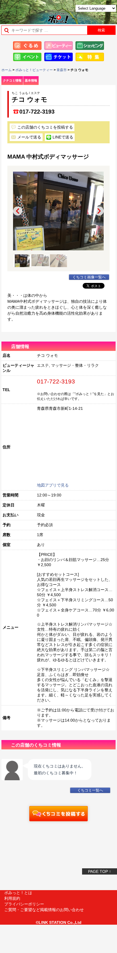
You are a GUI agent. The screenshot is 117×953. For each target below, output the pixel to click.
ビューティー (58, 45)
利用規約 (12, 898)
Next (99, 211)
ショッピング (90, 45)
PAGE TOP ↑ (99, 871)
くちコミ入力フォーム (58, 813)
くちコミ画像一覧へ (89, 277)
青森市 (62, 70)
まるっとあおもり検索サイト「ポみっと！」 (18, 10)
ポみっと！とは (18, 892)
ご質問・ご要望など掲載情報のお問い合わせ (44, 909)
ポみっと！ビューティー (34, 70)
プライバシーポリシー (24, 904)
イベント (27, 57)
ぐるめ (27, 45)
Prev (17, 211)
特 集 (90, 57)
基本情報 (31, 80)
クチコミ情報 (12, 80)
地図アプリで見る (53, 485)
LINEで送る (63, 137)
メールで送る (29, 137)
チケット (58, 57)
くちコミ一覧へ (90, 790)
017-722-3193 (37, 112)
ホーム (6, 70)
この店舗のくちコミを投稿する (45, 127)
